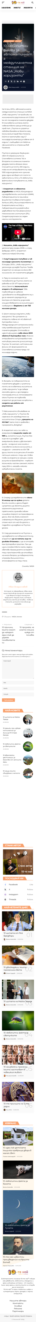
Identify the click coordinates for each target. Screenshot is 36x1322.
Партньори (18, 1311)
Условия (18, 1306)
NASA (14, 617)
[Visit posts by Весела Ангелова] (5, 939)
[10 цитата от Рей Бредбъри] (18, 921)
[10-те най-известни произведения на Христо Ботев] (18, 1245)
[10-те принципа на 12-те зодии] (18, 1091)
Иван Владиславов (13, 87)
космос (19, 617)
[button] (3, 2)
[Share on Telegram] (20, 81)
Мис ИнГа (9, 1110)
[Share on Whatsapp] (14, 81)
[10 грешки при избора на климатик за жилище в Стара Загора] (28, 733)
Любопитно (9, 41)
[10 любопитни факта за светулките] (28, 746)
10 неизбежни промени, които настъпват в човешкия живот (16, 1069)
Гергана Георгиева (8, 1265)
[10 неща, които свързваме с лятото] (28, 773)
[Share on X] (11, 81)
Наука (18, 41)
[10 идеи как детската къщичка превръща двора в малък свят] (18, 1136)
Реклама (18, 1309)
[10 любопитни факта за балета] (18, 1170)
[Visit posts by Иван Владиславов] (6, 87)
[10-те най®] (18, 2)
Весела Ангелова (11, 939)
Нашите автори (18, 1301)
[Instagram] (18, 894)
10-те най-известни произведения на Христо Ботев (16, 1259)
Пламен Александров (9, 1156)
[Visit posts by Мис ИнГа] (5, 1110)
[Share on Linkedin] (17, 81)
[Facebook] (18, 884)
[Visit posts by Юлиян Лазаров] (5, 973)
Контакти (18, 1303)
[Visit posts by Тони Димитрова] (5, 1076)
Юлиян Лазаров (10, 973)
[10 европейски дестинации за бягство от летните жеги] (28, 760)
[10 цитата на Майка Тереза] (28, 719)
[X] (18, 889)
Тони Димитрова (11, 1075)
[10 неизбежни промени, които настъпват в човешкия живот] (18, 1055)
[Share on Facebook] (8, 81)
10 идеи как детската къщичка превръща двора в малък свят (17, 1150)
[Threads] (18, 899)
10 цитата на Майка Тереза (18, 1001)
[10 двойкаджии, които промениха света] (18, 955)
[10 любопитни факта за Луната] (18, 1212)
